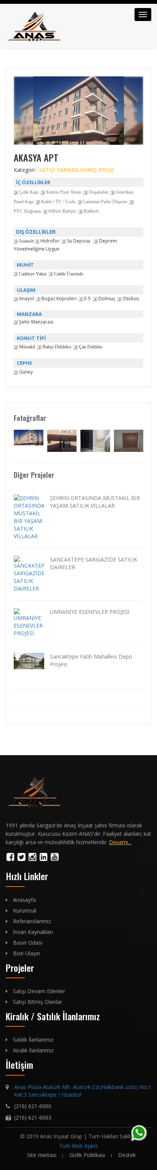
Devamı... (120, 842)
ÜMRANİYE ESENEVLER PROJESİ (90, 611)
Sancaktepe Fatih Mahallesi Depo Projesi (91, 660)
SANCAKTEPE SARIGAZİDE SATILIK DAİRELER (93, 563)
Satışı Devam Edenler (39, 991)
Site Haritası (41, 1155)
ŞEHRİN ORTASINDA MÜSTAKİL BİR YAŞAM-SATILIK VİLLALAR (95, 501)
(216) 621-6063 (32, 1117)
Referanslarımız (32, 921)
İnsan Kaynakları (33, 931)
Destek (127, 1155)
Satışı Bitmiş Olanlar (37, 1001)
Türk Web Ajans (78, 1145)
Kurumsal (24, 910)
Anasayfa (24, 899)
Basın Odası (27, 942)
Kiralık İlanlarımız (33, 1050)
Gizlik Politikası (87, 1155)
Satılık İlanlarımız (33, 1039)
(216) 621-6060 (32, 1106)
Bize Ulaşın (26, 953)
